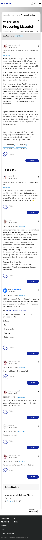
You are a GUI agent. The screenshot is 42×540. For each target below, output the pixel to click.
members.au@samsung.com (16, 310)
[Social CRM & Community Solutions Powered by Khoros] (33, 511)
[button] (35, 45)
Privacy (4, 526)
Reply (33, 212)
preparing (10, 148)
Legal (3, 530)
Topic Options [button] (35, 20)
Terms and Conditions (9, 522)
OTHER (19, 36)
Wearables (6, 55)
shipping (22, 148)
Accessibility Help (8, 518)
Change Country (7, 533)
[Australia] (6, 3)
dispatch (23, 145)
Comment (32, 161)
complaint (10, 145)
